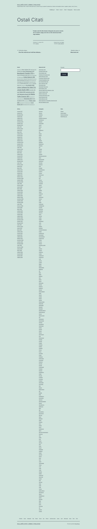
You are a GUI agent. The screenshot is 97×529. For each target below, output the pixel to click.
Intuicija (40, 207)
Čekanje (40, 145)
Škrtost (40, 415)
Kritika (40, 240)
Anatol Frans (33, 69)
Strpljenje (41, 449)
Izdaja (40, 217)
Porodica (41, 353)
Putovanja (41, 384)
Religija (40, 392)
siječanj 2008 (20, 217)
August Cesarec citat (43, 92)
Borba (40, 135)
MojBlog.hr (52, 9)
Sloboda (40, 418)
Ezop (28, 80)
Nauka (40, 298)
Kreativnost (41, 238)
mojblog (37, 43)
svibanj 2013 (19, 154)
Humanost (41, 197)
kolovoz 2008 (20, 205)
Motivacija (41, 283)
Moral (40, 281)
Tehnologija (41, 463)
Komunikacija (42, 236)
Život (40, 504)
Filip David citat (42, 85)
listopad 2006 (20, 243)
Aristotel (20, 71)
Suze (40, 458)
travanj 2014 (20, 135)
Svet (40, 459)
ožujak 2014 (19, 137)
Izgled (40, 219)
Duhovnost (41, 174)
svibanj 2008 (20, 211)
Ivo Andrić (30, 85)
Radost (40, 387)
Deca (40, 157)
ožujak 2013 (19, 157)
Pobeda (40, 339)
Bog (40, 128)
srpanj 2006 (19, 248)
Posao (40, 355)
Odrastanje (41, 319)
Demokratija (41, 159)
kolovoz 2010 (20, 164)
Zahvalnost (41, 492)
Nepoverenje (41, 302)
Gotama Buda (24, 83)
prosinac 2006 (20, 240)
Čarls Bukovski (26, 104)
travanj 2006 (20, 253)
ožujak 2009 (19, 193)
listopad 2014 (20, 125)
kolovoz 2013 (20, 149)
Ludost (40, 262)
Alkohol (40, 113)
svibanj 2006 (20, 252)
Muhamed (28, 98)
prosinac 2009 (20, 178)
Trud (40, 466)
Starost (40, 442)
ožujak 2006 (19, 255)
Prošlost (40, 380)
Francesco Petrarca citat (44, 78)
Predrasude (41, 367)
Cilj (39, 147)
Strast (40, 447)
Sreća (40, 441)
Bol (39, 132)
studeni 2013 (20, 144)
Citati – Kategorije (68, 9)
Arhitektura (41, 120)
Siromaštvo (41, 411)
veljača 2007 (20, 236)
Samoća (40, 399)
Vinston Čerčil (22, 102)
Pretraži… (63, 67)
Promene (41, 379)
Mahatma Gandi (25, 94)
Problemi (41, 377)
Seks (40, 408)
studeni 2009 (20, 180)
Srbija (40, 437)
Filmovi (40, 180)
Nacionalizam (42, 291)
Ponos (40, 350)
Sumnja (40, 454)
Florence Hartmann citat (44, 95)
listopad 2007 (20, 223)
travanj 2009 (20, 192)
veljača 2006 (20, 257)
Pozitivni (41, 362)
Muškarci (41, 288)
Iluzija (40, 202)
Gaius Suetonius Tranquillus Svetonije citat (48, 100)
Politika (40, 346)
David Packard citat (43, 97)
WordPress (77, 523)
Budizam (41, 142)
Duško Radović (61, 43)
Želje (40, 501)
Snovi (40, 427)
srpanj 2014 (19, 130)
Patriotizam (41, 334)
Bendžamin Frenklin (25, 73)
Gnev (40, 188)
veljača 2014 (19, 138)
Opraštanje (41, 324)
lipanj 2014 (19, 132)
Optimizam (41, 326)
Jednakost (41, 221)
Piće (40, 336)
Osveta (40, 329)
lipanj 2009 (19, 188)
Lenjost (40, 248)
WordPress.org (64, 116)
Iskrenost (41, 209)
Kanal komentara (64, 114)
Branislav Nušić (25, 75)
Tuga (40, 468)
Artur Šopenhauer (28, 71)
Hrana (40, 195)
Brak (40, 137)
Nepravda (41, 303)
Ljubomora (41, 257)
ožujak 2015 (19, 116)
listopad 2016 (20, 114)
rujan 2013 (19, 147)
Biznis (40, 126)
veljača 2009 (20, 195)
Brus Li (31, 75)
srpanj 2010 (19, 166)
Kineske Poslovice (43, 229)
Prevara (40, 370)
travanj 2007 (20, 233)
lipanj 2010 (19, 168)
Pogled (40, 343)
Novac (40, 314)
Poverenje (41, 360)
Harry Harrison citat (43, 83)
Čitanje (40, 149)
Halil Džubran (30, 83)
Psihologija (41, 382)
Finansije (41, 183)
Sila (39, 410)
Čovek (40, 150)
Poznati (40, 363)
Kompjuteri (41, 235)
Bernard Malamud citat (44, 102)
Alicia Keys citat (42, 69)
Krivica (40, 241)
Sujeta (40, 453)
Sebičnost (41, 406)
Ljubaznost (41, 255)
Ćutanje (40, 154)
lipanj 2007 (19, 229)
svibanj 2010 (19, 169)
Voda (40, 485)
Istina (40, 214)
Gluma (40, 185)
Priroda (40, 375)
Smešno (40, 422)
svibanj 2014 (20, 133)
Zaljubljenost (41, 495)
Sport (40, 430)
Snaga (40, 425)
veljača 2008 (20, 216)
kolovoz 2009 (20, 185)
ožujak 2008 (19, 214)
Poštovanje (41, 358)
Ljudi (40, 259)
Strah (40, 446)
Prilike (40, 374)
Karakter (41, 228)
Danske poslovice (42, 156)
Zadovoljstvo (41, 490)
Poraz (40, 351)
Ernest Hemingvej (21, 80)
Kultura (40, 243)
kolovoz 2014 (20, 128)
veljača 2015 (19, 118)
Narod (40, 295)
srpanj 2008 (19, 207)
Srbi (40, 435)
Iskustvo (40, 212)
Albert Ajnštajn (26, 69)
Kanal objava (63, 113)
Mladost (40, 276)
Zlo (39, 508)
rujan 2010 (19, 162)
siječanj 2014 (20, 140)
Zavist (40, 497)
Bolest (40, 133)
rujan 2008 (19, 204)
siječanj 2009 (20, 197)
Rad (40, 386)
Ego (40, 178)
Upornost (41, 477)
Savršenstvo (41, 404)
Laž (39, 247)
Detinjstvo (41, 161)
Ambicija (40, 114)
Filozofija (41, 181)
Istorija (40, 216)
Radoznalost (41, 389)
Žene (40, 502)
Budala (40, 140)
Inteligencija (41, 205)
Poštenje (41, 356)
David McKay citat (43, 88)
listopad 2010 (20, 161)
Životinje (41, 506)
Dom (40, 166)
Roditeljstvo (41, 396)
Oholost (40, 322)
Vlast (40, 483)
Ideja (40, 200)
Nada (40, 293)
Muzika (40, 290)
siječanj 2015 (20, 120)
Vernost (40, 482)
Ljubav (40, 253)
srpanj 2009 (19, 187)
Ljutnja (40, 260)
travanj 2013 (19, 156)
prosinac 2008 (20, 199)
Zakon (40, 494)
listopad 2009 (20, 181)
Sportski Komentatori (43, 432)
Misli (40, 272)
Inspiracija (41, 204)
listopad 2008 (20, 202)
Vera (40, 480)
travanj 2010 (19, 171)
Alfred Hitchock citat (43, 76)
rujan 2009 (19, 183)
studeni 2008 (20, 200)
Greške (40, 190)
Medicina (41, 269)
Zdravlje (40, 499)
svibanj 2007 (20, 231)
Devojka (40, 162)
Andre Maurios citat (43, 98)
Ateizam (40, 121)
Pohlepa (40, 344)
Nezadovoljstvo (42, 310)
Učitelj (40, 473)
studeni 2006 (20, 241)
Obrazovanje (41, 315)
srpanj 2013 (19, 150)
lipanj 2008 (19, 209)
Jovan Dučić (23, 90)
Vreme (40, 489)
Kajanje (40, 226)
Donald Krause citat (43, 71)
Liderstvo (41, 252)
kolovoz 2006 (20, 247)
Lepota (40, 250)
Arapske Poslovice (43, 118)
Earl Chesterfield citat (43, 81)
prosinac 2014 (20, 121)
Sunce (40, 456)
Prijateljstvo (41, 372)
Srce (40, 439)
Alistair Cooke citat (43, 93)
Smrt (40, 423)
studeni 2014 (20, 123)
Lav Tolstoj (21, 92)
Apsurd (40, 116)
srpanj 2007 (19, 228)
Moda (40, 279)
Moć (40, 278)
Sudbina (40, 451)
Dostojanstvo (42, 169)
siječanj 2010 (20, 176)
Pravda (40, 365)
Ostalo (62, 42)
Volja (40, 487)
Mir (39, 271)
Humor (40, 199)
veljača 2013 (19, 159)
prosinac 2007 (20, 219)
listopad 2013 (20, 145)
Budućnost (41, 144)
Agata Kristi (19, 69)
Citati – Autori (59, 9)
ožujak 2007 (19, 235)
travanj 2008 (20, 212)
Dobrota (40, 164)
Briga (40, 138)
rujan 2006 (19, 245)
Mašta (40, 265)
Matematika (41, 267)
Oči (39, 317)
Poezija (40, 341)
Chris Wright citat (42, 73)
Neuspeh (41, 308)
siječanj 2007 (20, 238)
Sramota (41, 434)
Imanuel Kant (23, 85)
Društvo (40, 171)
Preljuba (40, 368)
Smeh (40, 420)
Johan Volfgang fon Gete (26, 87)
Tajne (40, 461)
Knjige (40, 231)
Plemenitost (41, 338)
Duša (40, 176)
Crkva (40, 152)
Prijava (62, 111)
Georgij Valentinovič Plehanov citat (46, 90)
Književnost (41, 233)
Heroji (40, 192)
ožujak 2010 (19, 173)
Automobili (41, 123)
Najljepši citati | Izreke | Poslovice (28, 4)
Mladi (40, 274)
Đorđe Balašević (32, 104)
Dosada (40, 168)
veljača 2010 (19, 174)
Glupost (40, 187)
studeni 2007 (20, 221)
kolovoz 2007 (20, 226)
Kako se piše (77, 9)
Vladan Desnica (28, 102)
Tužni (40, 470)
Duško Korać (20, 77)
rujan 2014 (19, 126)
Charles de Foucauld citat (44, 74)
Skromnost (41, 413)
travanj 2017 (19, 111)
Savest (40, 403)
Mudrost (40, 286)
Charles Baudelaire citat (44, 80)
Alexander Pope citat (43, 86)
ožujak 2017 (19, 113)
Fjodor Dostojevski (33, 80)
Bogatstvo (41, 130)
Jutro (40, 224)
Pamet (40, 331)
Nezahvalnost (42, 312)
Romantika (41, 398)
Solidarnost (41, 429)
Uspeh (40, 478)
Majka (40, 264)
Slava (40, 417)
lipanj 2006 (19, 250)
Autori (40, 125)
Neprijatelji (41, 305)
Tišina (40, 465)
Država (40, 173)
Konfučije (32, 90)
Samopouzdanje (42, 401)
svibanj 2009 (20, 190)
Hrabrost (41, 193)
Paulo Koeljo (26, 100)
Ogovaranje (41, 320)
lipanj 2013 (19, 152)
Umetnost (41, 475)
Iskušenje (41, 211)
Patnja (40, 332)
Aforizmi (40, 111)
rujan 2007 (19, 224)
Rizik (40, 394)
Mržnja (40, 284)
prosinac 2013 (20, 142)
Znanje (40, 509)
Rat (39, 391)
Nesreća (40, 307)
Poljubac (40, 348)
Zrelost (40, 511)
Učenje (40, 471)
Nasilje (40, 296)
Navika (40, 300)
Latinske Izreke (42, 245)
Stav (40, 444)
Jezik (40, 223)
